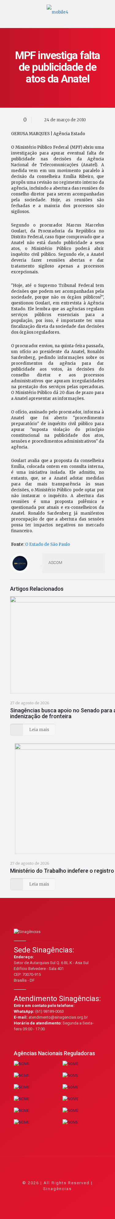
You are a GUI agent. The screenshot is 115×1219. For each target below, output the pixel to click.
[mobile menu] (107, 9)
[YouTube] (57, 1197)
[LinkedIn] (66, 1197)
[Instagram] (74, 1197)
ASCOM (55, 562)
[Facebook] (41, 1197)
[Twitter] (49, 1197)
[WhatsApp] (32, 1197)
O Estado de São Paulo (47, 544)
